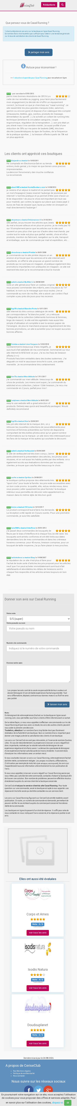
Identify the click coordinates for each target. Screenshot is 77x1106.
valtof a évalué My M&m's (22, 282)
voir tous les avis (38, 932)
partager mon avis (39, 52)
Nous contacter (19, 1076)
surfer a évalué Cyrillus (21, 477)
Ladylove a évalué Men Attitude (24, 400)
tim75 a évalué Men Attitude (23, 377)
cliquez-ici (57, 1102)
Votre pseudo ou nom (16, 623)
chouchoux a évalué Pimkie (23, 252)
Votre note (11, 613)
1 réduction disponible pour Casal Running (30, 78)
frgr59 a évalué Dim (19, 421)
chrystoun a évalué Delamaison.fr (26, 220)
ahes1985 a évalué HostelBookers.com (28, 187)
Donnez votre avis (14, 663)
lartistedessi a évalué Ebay (23, 557)
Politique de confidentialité (24, 1073)
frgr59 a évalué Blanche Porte (24, 309)
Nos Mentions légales (22, 1071)
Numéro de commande (17, 643)
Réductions (49, 5)
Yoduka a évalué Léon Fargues (24, 344)
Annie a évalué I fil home (22, 507)
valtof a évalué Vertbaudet (22, 451)
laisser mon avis (58, 704)
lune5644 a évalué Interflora (23, 528)
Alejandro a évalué (19, 161)
